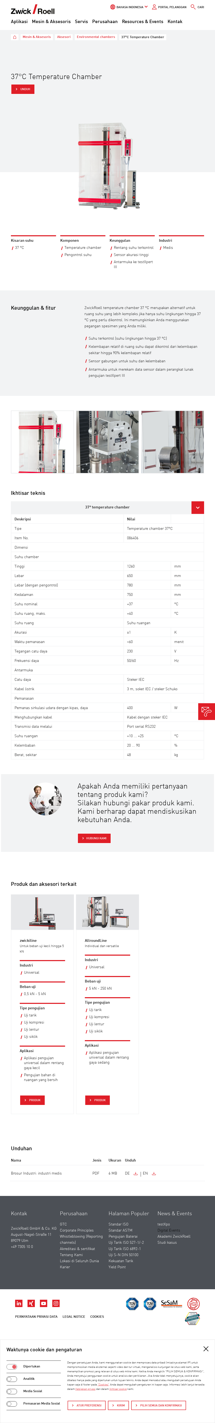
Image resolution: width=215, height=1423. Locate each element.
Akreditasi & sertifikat (77, 1249)
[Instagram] (56, 1306)
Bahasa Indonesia (130, 7)
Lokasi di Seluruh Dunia (79, 1261)
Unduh (25, 89)
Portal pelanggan (172, 7)
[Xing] (32, 1306)
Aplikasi (19, 21)
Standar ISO (118, 1224)
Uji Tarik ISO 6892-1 (125, 1249)
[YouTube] (44, 1306)
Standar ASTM (120, 1230)
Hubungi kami (96, 838)
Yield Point (117, 1267)
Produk (35, 1100)
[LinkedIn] (19, 1306)
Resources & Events (142, 21)
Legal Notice (74, 1317)
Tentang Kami (71, 1255)
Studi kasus (167, 1243)
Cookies (97, 1317)
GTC (63, 1224)
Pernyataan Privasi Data (36, 1317)
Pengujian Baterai (123, 1236)
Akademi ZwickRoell (173, 1236)
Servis (81, 21)
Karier (65, 1267)
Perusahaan (105, 21)
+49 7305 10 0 (22, 1247)
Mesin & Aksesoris (51, 21)
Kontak (175, 21)
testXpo (163, 1224)
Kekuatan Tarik (121, 1261)
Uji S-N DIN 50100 (123, 1255)
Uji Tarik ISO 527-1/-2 (126, 1243)
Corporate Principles (77, 1230)
